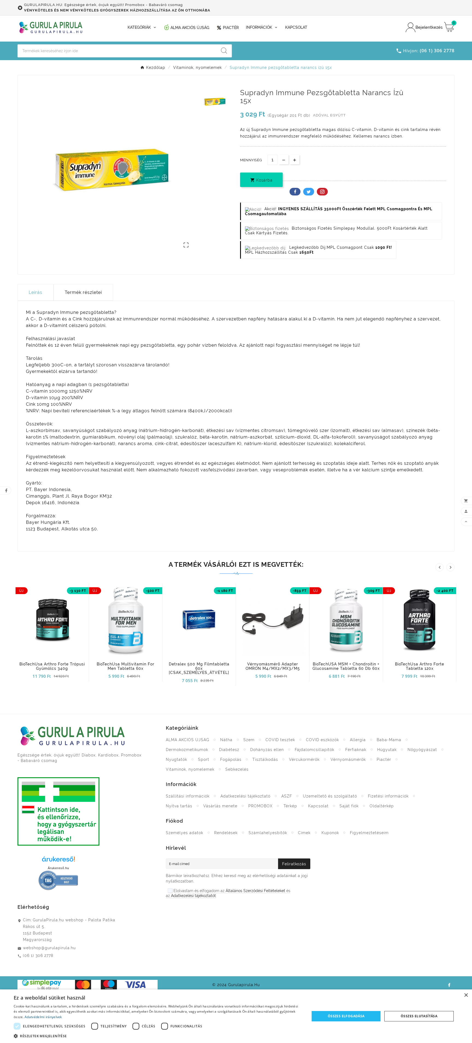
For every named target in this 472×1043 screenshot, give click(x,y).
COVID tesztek (280, 740)
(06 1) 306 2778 (38, 955)
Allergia (358, 740)
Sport (203, 759)
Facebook (295, 191)
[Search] (224, 51)
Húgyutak (387, 749)
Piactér (384, 759)
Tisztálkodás (265, 759)
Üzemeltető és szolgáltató (330, 796)
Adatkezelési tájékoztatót (193, 895)
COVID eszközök (322, 740)
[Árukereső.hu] (58, 860)
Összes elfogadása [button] (346, 1016)
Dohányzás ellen (267, 749)
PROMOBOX (260, 806)
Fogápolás (230, 759)
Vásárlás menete (220, 806)
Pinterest (322, 191)
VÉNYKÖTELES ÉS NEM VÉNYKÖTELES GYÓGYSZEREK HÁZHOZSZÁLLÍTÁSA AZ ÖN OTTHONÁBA (117, 10)
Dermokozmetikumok (187, 749)
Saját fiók (349, 806)
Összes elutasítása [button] (419, 1016)
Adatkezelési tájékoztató (245, 796)
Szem (249, 740)
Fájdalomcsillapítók (314, 749)
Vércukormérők (304, 759)
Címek (304, 833)
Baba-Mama (389, 740)
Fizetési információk (388, 796)
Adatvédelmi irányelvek (43, 1017)
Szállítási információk (188, 796)
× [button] (466, 995)
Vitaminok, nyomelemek (190, 769)
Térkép (290, 806)
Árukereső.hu (58, 868)
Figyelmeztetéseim (369, 833)
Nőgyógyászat (422, 749)
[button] (157, 1036)
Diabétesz (229, 749)
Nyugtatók (176, 759)
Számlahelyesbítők (268, 833)
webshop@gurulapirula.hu (49, 948)
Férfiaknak (355, 749)
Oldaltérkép (382, 806)
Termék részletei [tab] (83, 292)
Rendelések (226, 833)
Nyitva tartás (179, 806)
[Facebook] (449, 985)
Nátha (226, 740)
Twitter (308, 191)
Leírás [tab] (35, 292)
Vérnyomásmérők (348, 759)
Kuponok (330, 833)
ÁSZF (286, 796)
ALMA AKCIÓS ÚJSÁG (187, 740)
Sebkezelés (237, 769)
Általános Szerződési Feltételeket (255, 891)
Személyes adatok (184, 833)
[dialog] (236, 1016)
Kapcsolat (318, 806)
